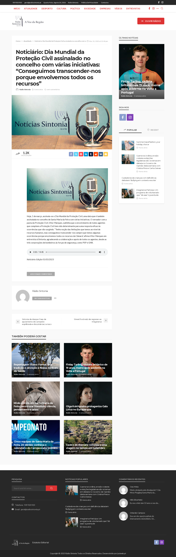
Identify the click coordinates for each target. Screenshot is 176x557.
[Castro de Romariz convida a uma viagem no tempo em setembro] (88, 437)
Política (75, 8)
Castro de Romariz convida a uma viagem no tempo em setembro (86, 446)
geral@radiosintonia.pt (30, 509)
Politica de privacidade (89, 3)
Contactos (105, 3)
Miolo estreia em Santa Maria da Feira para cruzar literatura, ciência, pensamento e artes (35, 406)
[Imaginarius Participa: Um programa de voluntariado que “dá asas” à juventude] (128, 193)
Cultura (61, 8)
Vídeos (118, 8)
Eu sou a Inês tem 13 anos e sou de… (144, 503)
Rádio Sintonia (73, 3)
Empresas (105, 8)
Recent (154, 130)
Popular (131, 130)
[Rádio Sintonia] (28, 21)
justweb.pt (121, 553)
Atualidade (30, 8)
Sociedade (90, 8)
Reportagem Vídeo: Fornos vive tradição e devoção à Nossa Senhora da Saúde (36, 368)
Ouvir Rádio (153, 21)
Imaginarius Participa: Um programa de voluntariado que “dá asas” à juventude (147, 192)
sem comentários (53, 89)
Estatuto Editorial (40, 542)
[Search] (162, 8)
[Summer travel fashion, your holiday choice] (128, 145)
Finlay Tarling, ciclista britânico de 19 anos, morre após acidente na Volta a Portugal (86, 368)
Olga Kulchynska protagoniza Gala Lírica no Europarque (87, 408)
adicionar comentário (41, 274)
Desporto (47, 8)
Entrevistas (133, 8)
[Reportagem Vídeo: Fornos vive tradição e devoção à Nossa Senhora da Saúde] (36, 360)
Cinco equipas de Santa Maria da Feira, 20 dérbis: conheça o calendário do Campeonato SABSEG (36, 445)
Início (17, 8)
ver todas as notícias (42, 298)
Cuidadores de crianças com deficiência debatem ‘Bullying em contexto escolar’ (139, 179)
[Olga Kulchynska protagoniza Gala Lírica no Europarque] (88, 399)
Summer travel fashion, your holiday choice (148, 143)
